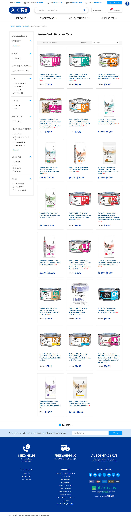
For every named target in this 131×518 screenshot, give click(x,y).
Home (12, 26)
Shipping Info (65, 476)
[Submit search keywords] (84, 10)
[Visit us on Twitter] (95, 475)
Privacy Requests (65, 495)
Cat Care (18, 26)
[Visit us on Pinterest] (104, 475)
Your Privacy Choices (65, 491)
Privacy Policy (65, 482)
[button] (98, 10)
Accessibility (65, 501)
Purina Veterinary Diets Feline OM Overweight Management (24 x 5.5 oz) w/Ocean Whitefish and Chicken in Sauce (79, 123)
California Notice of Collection (65, 498)
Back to (15, 2)
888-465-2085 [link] (57, 2)
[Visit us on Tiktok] (113, 475)
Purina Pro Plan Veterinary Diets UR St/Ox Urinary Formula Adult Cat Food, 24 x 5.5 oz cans (50, 77)
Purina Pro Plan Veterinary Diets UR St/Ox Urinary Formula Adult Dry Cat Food (50, 263)
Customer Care (97, 2)
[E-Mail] (118, 475)
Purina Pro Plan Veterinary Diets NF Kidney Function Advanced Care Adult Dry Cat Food (108, 170)
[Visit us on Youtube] (109, 475)
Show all (16, 150)
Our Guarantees (65, 488)
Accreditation (26, 476)
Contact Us (26, 473)
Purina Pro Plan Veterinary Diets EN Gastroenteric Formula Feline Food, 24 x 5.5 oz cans (79, 77)
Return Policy (65, 479)
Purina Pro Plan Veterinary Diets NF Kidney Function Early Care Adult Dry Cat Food (79, 403)
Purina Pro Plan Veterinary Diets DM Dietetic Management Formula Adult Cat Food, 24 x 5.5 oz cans (80, 216)
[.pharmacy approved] (104, 489)
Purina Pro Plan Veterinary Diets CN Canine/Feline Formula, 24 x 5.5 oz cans (108, 310)
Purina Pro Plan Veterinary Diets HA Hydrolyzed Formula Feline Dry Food (50, 215)
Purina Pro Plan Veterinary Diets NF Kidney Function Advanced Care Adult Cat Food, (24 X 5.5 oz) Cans (79, 357)
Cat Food (26, 26)
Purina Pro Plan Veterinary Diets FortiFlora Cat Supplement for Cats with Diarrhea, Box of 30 (78, 311)
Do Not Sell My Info (64, 504)
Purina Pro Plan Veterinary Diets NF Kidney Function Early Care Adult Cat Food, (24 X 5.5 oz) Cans (50, 357)
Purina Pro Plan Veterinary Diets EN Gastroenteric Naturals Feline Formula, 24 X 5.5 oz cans (49, 311)
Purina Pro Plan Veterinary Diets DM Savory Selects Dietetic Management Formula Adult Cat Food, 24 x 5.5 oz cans (109, 217)
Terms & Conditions (65, 485)
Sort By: (83, 42)
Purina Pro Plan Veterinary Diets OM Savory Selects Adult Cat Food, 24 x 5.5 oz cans (108, 76)
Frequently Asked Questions (65, 473)
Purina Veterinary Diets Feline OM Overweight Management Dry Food (79, 169)
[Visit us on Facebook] (90, 475)
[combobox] (61, 10)
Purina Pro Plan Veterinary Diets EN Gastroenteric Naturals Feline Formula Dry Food (49, 170)
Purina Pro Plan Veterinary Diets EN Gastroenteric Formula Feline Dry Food (108, 122)
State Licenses (26, 479)
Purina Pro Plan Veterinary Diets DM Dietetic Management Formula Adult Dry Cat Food (109, 263)
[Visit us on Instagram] (100, 475)
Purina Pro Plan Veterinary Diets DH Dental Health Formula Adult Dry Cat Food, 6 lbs (50, 405)
